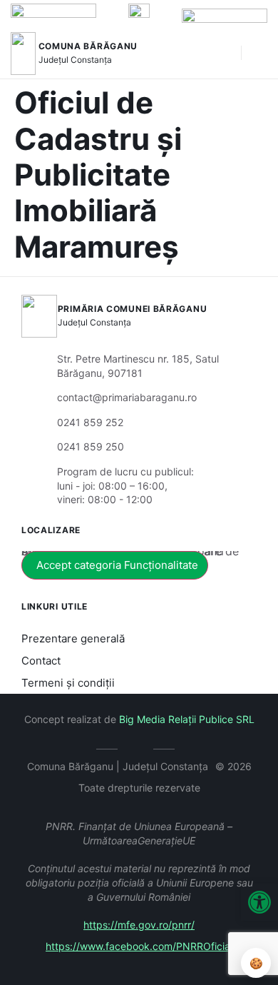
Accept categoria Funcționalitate (117, 565)
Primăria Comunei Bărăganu (132, 308)
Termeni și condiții (68, 683)
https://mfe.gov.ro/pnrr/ (139, 925)
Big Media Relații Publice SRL (186, 719)
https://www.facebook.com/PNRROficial (139, 946)
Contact (41, 660)
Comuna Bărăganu (88, 46)
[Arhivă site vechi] (139, 746)
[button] (223, 54)
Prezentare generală (73, 638)
